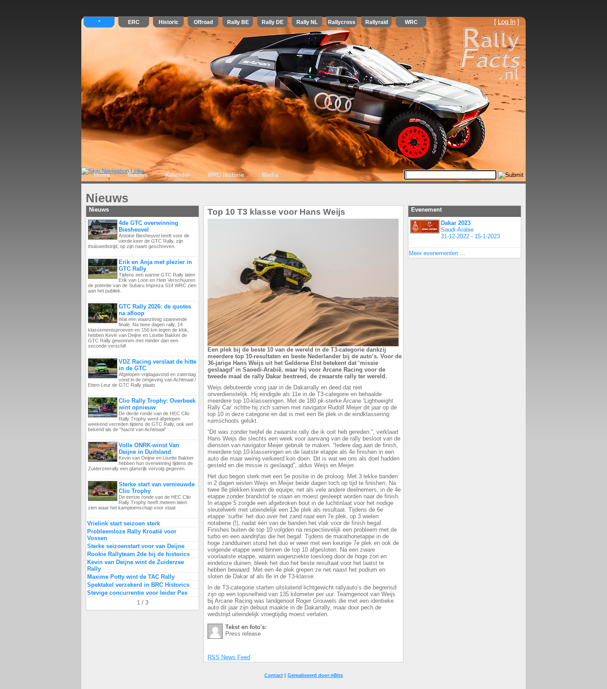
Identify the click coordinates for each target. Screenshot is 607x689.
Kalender (177, 175)
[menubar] (186, 175)
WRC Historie (226, 175)
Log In (506, 21)
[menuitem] (102, 175)
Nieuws (138, 175)
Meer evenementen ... (437, 253)
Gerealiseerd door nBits (315, 675)
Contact (273, 675)
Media (270, 175)
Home (102, 175)
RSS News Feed (229, 657)
